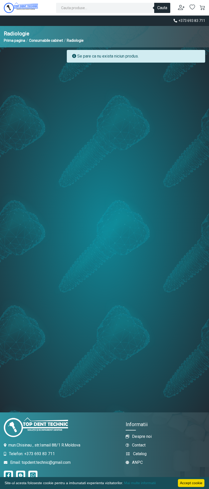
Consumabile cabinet (46, 40)
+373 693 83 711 (191, 21)
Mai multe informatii (140, 483)
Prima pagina (14, 40)
